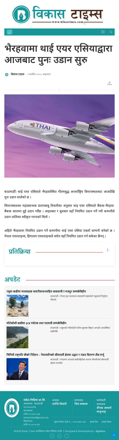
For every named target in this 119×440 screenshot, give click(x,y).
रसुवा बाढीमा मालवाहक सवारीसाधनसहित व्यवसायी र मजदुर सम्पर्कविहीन (46, 291)
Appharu (100, 431)
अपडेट (12, 280)
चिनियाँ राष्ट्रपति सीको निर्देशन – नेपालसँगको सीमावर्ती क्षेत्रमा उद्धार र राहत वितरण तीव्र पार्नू (55, 354)
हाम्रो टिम (94, 421)
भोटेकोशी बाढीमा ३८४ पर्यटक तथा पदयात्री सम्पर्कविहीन (36, 323)
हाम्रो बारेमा (106, 421)
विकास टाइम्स (17, 74)
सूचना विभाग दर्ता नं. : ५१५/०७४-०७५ (70, 421)
